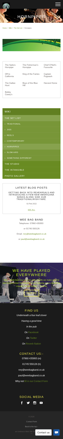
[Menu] (58, 4)
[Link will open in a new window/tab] (22, 403)
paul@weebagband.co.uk (33, 239)
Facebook (33, 332)
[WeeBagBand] (16, 5)
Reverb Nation (33, 343)
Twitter (33, 338)
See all (31, 210)
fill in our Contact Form (36, 381)
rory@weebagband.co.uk (34, 234)
